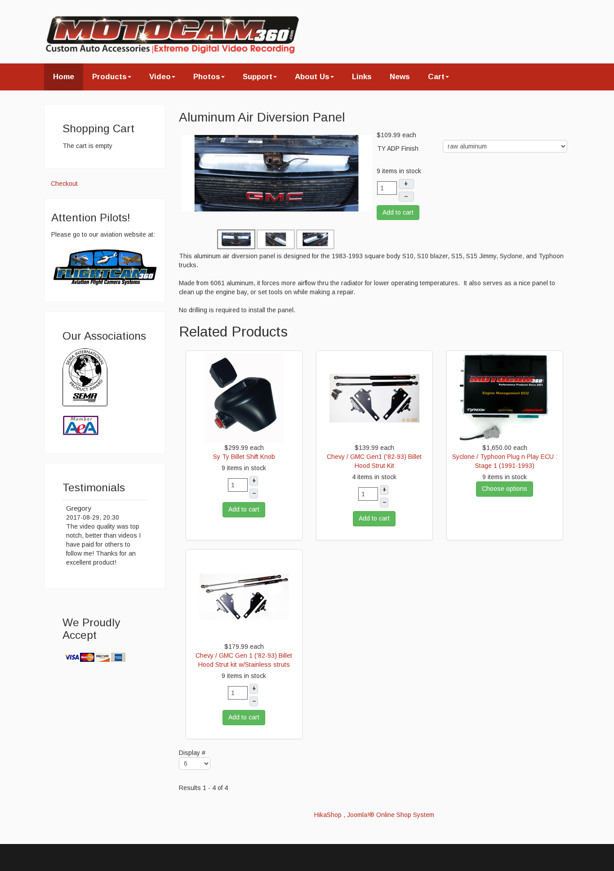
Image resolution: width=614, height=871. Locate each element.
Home (63, 76)
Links (362, 76)
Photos (206, 76)
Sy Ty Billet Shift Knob (244, 456)
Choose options (504, 488)
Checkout (64, 183)
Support (257, 76)
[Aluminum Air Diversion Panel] (276, 172)
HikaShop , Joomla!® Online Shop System (374, 814)
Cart (436, 76)
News (400, 76)
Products (109, 76)
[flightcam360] (104, 266)
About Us (312, 76)
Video (160, 76)
